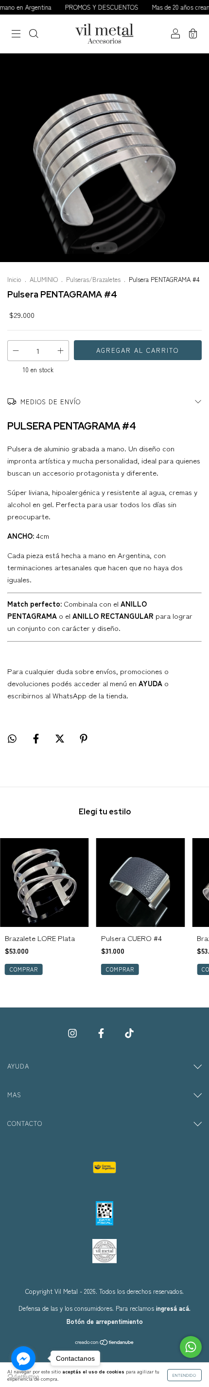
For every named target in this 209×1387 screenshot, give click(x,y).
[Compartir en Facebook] (37, 738)
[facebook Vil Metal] (102, 1032)
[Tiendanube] (104, 1342)
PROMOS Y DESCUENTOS (91, 7)
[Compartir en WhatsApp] (12, 738)
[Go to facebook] (23, 1358)
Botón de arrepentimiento (105, 1321)
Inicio (14, 279)
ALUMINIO (44, 279)
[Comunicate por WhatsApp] (191, 1347)
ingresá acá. (173, 1308)
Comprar (120, 969)
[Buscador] (33, 34)
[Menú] (16, 34)
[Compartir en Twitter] (61, 738)
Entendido (184, 1375)
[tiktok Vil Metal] (129, 1032)
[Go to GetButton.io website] (23, 1377)
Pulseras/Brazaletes (93, 279)
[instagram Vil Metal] (73, 1032)
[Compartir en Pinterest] (83, 738)
